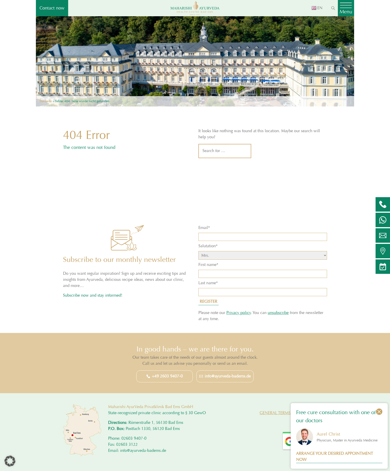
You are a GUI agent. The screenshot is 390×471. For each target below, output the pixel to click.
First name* (208, 265)
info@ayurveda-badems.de (228, 376)
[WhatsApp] (382, 220)
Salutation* (208, 246)
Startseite (45, 101)
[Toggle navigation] (346, 8)
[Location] (382, 251)
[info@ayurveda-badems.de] (382, 235)
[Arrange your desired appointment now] (382, 266)
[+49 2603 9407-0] (382, 204)
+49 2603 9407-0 (167, 376)
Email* (204, 228)
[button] (10, 461)
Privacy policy (238, 313)
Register (208, 302)
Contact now (52, 8)
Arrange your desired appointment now (334, 457)
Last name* (208, 283)
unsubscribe (278, 313)
